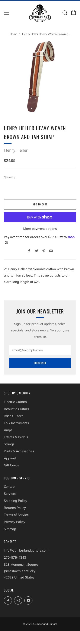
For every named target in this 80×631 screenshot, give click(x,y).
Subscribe (40, 363)
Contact (9, 487)
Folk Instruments (16, 423)
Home (13, 34)
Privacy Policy (14, 522)
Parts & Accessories (19, 451)
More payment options (40, 229)
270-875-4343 (15, 557)
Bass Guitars (13, 416)
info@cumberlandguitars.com (26, 550)
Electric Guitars (15, 402)
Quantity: (10, 177)
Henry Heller (16, 150)
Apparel (10, 458)
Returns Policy (15, 508)
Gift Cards (11, 465)
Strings (9, 444)
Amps (8, 430)
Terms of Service (16, 515)
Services (10, 494)
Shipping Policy (15, 501)
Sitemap (10, 529)
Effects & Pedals (16, 437)
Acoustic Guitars (16, 409)
